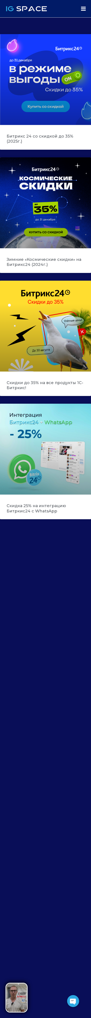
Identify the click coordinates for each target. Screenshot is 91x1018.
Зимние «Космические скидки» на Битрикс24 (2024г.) (44, 262)
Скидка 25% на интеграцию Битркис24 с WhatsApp (36, 508)
